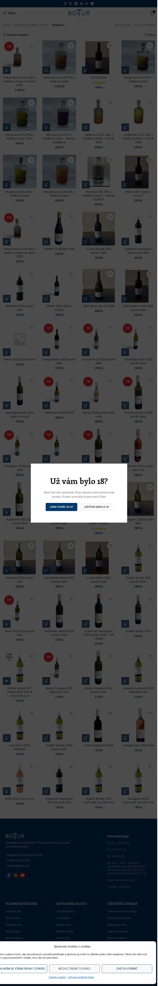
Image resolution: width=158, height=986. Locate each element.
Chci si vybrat (127, 968)
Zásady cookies (57, 977)
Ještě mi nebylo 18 (96, 506)
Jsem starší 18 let (61, 506)
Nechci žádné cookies (74, 968)
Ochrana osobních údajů (81, 977)
